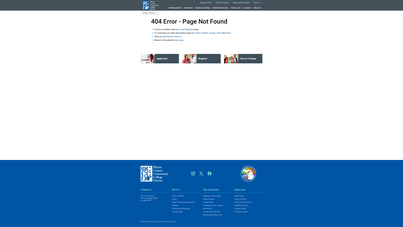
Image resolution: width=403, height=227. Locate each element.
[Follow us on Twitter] (202, 173)
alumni (228, 33)
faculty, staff (215, 33)
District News (239, 196)
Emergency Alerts (240, 212)
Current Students (186, 29)
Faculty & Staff (206, 3)
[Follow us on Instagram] (193, 173)
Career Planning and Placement (183, 202)
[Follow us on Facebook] (210, 173)
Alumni (174, 199)
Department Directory (241, 3)
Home (145, 13)
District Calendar (222, 3)
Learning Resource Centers (213, 205)
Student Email (208, 202)
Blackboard (207, 209)
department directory (172, 36)
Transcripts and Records (181, 209)
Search (256, 3)
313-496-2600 (146, 201)
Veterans (175, 205)
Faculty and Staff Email (211, 212)
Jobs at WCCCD (240, 199)
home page (178, 40)
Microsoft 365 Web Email (212, 215)
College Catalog (240, 209)
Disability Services (241, 205)
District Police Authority (242, 202)
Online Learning (208, 199)
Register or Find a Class (211, 196)
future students (202, 33)
